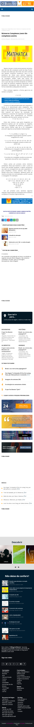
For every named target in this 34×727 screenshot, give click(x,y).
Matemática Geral (12, 29)
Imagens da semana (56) (13, 379)
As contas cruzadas (14, 601)
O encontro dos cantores (16, 608)
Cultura (6, 561)
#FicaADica (5, 672)
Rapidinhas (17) (13, 635)
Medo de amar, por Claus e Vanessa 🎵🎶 (14, 496)
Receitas (4, 673)
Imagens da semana (23, 679)
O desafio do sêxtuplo (15, 235)
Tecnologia (5, 688)
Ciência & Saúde (6, 677)
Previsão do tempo (7, 711)
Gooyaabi (22, 723)
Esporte (19, 561)
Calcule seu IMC (6, 709)
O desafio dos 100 (13, 594)
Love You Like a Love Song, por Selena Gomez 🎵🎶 (17, 503)
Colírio (4, 681)
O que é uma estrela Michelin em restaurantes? (8, 349)
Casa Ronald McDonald (9, 716)
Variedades (5, 682)
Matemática (20, 688)
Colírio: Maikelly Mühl (15, 615)
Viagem (4, 690)
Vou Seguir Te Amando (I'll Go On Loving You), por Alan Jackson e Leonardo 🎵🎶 (18, 374)
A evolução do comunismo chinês (15, 384)
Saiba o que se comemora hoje (23, 406)
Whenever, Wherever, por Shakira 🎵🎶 (14, 499)
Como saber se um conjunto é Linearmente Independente (20, 588)
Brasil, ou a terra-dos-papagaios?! (25, 333)
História (19, 680)
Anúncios (20, 702)
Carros (4, 691)
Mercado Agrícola (7, 714)
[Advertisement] (18, 306)
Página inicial (4, 29)
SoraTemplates (9, 723)
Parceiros (20, 704)
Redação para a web (23, 706)
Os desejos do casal (14, 622)
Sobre (19, 709)
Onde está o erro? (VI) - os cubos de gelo (19, 242)
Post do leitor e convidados (22, 699)
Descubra (24, 435)
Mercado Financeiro (8, 713)
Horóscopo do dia (7, 684)
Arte (3, 675)
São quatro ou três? (14, 628)
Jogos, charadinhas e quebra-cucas (23, 672)
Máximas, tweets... (7, 703)
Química (19, 690)
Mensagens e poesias (8, 701)
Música (4, 686)
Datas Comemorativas (23, 677)
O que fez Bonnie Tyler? (12, 389)
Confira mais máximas (21, 425)
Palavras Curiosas (7, 704)
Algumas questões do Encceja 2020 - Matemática (18, 229)
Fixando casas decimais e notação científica (18, 582)
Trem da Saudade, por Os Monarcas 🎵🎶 (14, 492)
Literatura (5, 699)
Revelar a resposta (26, 447)
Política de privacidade (24, 708)
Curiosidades (21, 675)
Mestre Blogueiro (6, 39)
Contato (20, 711)
